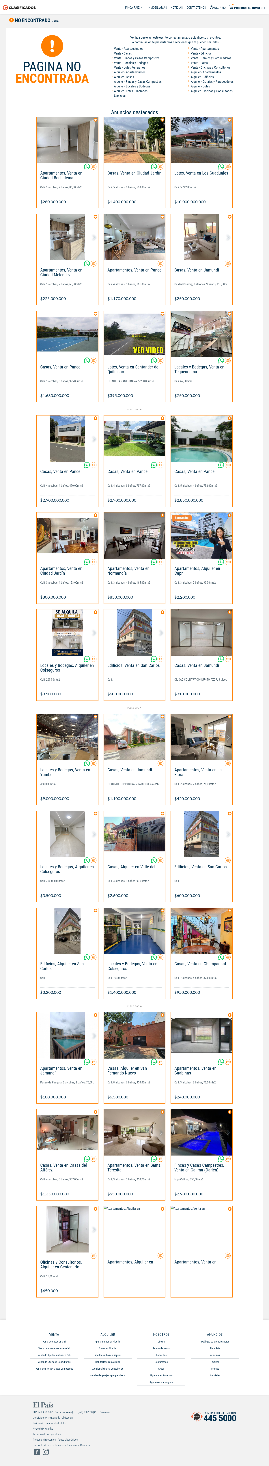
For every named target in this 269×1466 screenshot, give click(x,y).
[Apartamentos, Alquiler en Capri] (201, 535)
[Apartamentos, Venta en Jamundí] (67, 1035)
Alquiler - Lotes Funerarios (130, 91)
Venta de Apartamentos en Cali (54, 1348)
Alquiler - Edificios (202, 77)
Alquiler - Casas (124, 77)
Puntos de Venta (161, 1348)
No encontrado (32, 20)
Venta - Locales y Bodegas (131, 63)
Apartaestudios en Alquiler (107, 1355)
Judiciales (215, 1375)
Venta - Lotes (199, 63)
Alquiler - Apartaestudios (129, 72)
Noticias (177, 7)
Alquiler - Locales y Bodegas (132, 86)
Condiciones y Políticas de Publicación (53, 1417)
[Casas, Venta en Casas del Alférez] (67, 1132)
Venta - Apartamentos (205, 48)
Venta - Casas (123, 53)
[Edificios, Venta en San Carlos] (134, 632)
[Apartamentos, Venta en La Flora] (201, 737)
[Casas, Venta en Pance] (67, 334)
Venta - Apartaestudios (128, 48)
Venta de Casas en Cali (54, 1341)
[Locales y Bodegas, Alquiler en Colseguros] (67, 632)
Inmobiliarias (157, 7)
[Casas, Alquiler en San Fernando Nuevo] (134, 1035)
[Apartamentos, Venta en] (201, 1229)
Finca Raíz (132, 7)
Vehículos (215, 1355)
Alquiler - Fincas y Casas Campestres (138, 81)
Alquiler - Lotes (200, 86)
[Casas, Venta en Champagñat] (201, 931)
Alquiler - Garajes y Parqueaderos (212, 81)
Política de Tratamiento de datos (49, 1423)
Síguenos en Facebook (161, 1375)
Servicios (120, 96)
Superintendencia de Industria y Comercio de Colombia (61, 1445)
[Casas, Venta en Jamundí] (201, 237)
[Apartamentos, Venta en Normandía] (134, 535)
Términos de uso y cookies (47, 1434)
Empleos (214, 1361)
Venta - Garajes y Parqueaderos (211, 58)
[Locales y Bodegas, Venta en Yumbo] (67, 737)
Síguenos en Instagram (161, 1382)
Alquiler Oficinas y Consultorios (107, 1368)
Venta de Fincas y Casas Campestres (54, 1368)
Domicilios (161, 1355)
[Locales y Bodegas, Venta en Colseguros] (134, 931)
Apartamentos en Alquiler (108, 1341)
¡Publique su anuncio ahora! (215, 1341)
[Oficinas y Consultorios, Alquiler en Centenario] (67, 1229)
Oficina (161, 1341)
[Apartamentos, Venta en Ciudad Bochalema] (67, 140)
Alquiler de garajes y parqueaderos (107, 1375)
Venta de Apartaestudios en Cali (54, 1355)
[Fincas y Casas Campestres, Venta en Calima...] (201, 1132)
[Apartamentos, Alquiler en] (134, 1229)
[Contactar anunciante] (93, 168)
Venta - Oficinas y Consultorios (210, 67)
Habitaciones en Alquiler (107, 1361)
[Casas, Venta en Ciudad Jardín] (134, 140)
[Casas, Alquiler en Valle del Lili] (134, 834)
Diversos (214, 1368)
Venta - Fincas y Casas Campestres (136, 58)
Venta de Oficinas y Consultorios (54, 1361)
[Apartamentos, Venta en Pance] (134, 237)
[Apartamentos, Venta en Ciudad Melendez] (67, 237)
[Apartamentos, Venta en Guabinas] (201, 1035)
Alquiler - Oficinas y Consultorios (212, 91)
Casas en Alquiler (108, 1348)
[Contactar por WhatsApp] (87, 168)
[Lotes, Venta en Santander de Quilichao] (134, 334)
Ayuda (161, 1368)
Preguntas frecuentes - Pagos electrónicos (55, 1439)
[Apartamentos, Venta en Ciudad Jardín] (67, 535)
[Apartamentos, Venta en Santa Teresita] (134, 1132)
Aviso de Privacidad (43, 1428)
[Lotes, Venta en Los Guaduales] (201, 140)
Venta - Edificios (201, 53)
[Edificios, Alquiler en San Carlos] (67, 931)
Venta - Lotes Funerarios (129, 67)
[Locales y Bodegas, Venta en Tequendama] (201, 334)
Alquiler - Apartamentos (206, 72)
